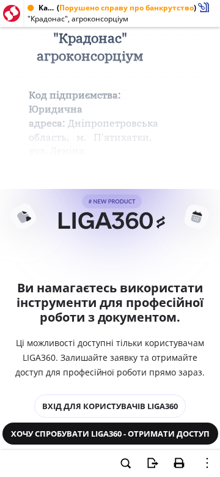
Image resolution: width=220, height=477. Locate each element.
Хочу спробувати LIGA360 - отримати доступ (110, 433)
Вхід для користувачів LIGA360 (110, 406)
